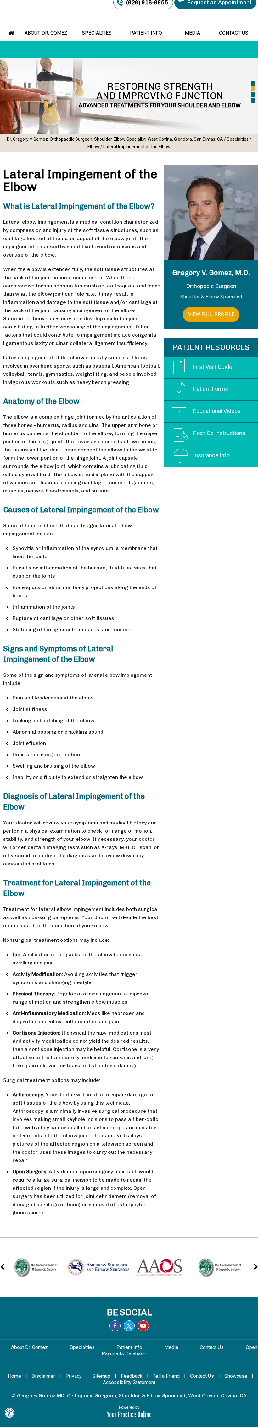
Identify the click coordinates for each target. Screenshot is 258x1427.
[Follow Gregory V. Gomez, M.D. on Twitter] (129, 1325)
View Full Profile (211, 314)
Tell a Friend (166, 1376)
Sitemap (101, 1376)
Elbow (93, 146)
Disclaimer (43, 1376)
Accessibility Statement (129, 1382)
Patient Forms (210, 389)
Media (192, 33)
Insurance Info (211, 455)
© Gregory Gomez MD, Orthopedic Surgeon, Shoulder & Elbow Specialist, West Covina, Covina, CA (129, 1396)
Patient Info (146, 33)
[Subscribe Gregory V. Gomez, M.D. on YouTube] (143, 1325)
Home (12, 33)
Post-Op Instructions (219, 433)
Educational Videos (217, 411)
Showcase (235, 1376)
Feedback (132, 1376)
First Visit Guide (212, 366)
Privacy (73, 1376)
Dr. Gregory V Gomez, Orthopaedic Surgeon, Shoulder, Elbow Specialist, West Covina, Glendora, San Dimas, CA (115, 139)
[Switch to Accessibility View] (9, 1413)
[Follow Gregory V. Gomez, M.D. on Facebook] (115, 1325)
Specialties (97, 33)
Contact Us (233, 33)
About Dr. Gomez (47, 33)
